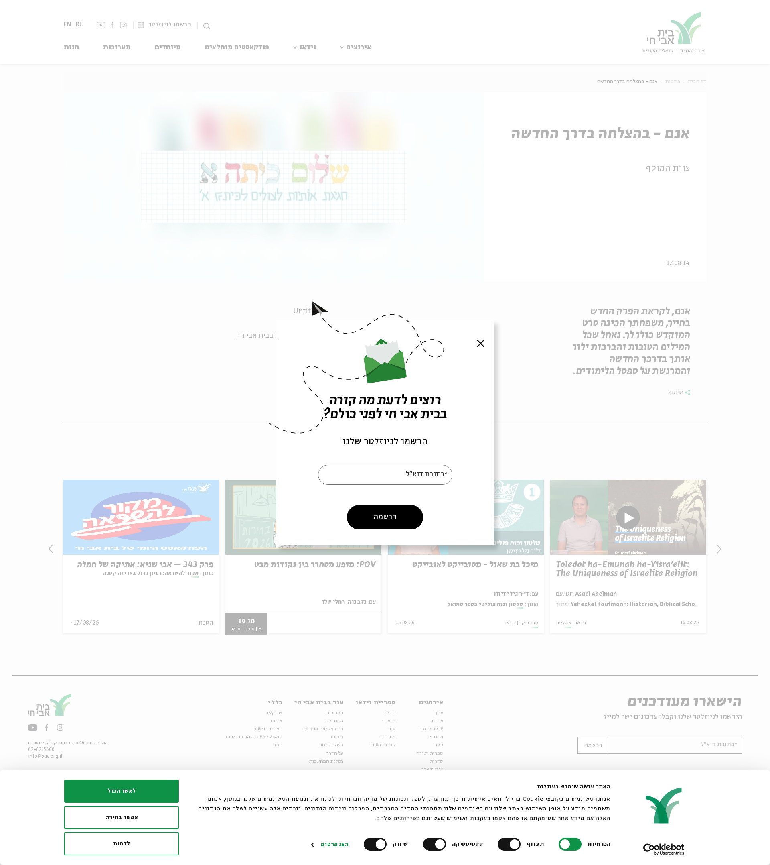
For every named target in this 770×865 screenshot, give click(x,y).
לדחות (121, 844)
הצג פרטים (335, 844)
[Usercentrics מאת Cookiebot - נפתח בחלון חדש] (664, 849)
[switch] (511, 844)
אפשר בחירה (121, 817)
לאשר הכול (121, 791)
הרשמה (385, 516)
